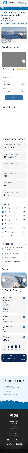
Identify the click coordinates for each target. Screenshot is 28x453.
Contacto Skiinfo (13, 421)
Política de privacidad (14, 428)
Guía (2, 23)
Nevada (23, 359)
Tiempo (14, 23)
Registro (5, 81)
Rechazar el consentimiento (14, 435)
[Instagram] (16, 440)
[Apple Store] (19, 444)
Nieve (8, 23)
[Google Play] (10, 444)
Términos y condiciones (14, 430)
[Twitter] (12, 440)
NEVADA (3, 20)
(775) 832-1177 (7, 391)
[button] (21, 8)
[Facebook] (21, 440)
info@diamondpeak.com (11, 394)
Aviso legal (14, 426)
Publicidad (14, 423)
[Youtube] (8, 440)
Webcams (21, 23)
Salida (4, 88)
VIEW (23, 290)
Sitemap (14, 431)
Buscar (14, 97)
